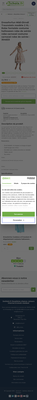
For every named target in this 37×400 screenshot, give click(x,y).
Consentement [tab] (6, 183)
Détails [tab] (16, 183)
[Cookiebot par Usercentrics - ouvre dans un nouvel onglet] (27, 178)
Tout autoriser (18, 214)
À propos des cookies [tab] (28, 183)
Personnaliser (17, 220)
